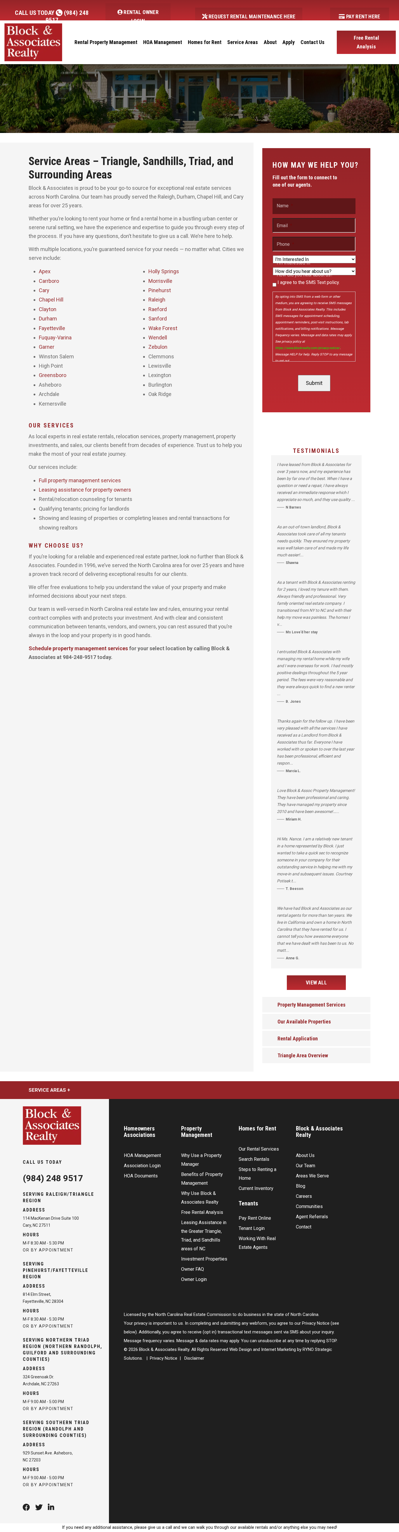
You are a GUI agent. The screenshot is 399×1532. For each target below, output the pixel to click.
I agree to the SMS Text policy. (308, 282)
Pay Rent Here (362, 16)
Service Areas (242, 42)
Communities (309, 1206)
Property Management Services (311, 1005)
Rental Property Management (105, 42)
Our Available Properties (304, 1022)
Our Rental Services (259, 1149)
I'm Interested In (293, 263)
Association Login (142, 1165)
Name (285, 206)
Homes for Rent (204, 42)
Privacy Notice (163, 1358)
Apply (288, 42)
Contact (303, 1227)
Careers (304, 1196)
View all (316, 982)
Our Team (305, 1165)
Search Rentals (254, 1159)
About (270, 42)
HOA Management (162, 42)
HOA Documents (141, 1176)
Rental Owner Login (140, 16)
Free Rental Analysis (366, 42)
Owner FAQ (192, 1269)
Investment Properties (204, 1259)
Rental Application (297, 1038)
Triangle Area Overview (302, 1055)
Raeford (157, 309)
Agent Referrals (312, 1216)
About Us (305, 1155)
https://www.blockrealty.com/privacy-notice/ (307, 348)
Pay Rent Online (255, 1218)
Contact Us (313, 42)
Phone (285, 244)
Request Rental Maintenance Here (251, 16)
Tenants (248, 1203)
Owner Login (194, 1279)
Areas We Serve (312, 1176)
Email (284, 225)
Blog (300, 1186)
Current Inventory (256, 1188)
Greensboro (52, 375)
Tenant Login (252, 1228)
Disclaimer (194, 1358)
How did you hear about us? (305, 275)
